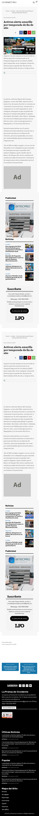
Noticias (7, 254)
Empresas (4, 739)
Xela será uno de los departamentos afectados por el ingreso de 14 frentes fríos (29, 669)
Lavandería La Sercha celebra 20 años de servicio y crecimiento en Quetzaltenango (18, 736)
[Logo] (12, 686)
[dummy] (19, 177)
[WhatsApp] (33, 32)
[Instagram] (23, 685)
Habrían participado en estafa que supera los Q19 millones (10, 668)
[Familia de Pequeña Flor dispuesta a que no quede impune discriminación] (29, 257)
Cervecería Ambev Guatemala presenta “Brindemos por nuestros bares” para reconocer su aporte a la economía (19, 744)
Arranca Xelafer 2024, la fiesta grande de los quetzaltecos (13, 277)
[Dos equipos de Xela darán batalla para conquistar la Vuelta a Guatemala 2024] (29, 248)
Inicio (7, 11)
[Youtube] (30, 685)
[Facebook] (21, 32)
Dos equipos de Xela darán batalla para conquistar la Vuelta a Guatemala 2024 (14, 248)
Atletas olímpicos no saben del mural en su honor (13, 267)
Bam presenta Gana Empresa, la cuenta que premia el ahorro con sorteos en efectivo (19, 752)
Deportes (8, 264)
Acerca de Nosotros (9, 708)
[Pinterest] (29, 32)
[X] (25, 32)
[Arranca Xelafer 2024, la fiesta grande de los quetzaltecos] (29, 276)
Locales (13, 11)
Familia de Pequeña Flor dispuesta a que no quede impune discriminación (14, 258)
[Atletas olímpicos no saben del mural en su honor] (29, 267)
